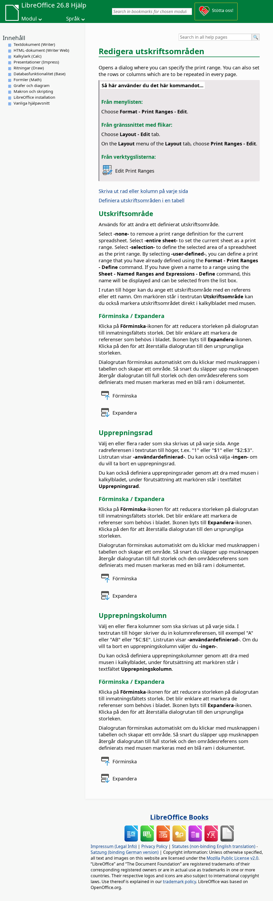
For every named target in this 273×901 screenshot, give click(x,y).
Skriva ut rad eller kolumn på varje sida (143, 191)
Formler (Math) (28, 79)
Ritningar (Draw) (29, 67)
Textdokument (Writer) (34, 44)
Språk (73, 18)
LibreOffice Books (179, 816)
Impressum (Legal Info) (114, 846)
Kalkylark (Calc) (28, 56)
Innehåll (14, 38)
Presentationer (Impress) (36, 62)
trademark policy (179, 881)
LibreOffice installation (34, 97)
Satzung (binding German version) (125, 852)
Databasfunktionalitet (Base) (40, 73)
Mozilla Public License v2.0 (232, 858)
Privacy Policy (154, 846)
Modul (29, 18)
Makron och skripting (33, 91)
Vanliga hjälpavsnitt (32, 103)
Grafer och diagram (32, 85)
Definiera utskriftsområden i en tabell (141, 200)
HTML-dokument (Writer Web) (41, 50)
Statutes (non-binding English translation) (213, 846)
